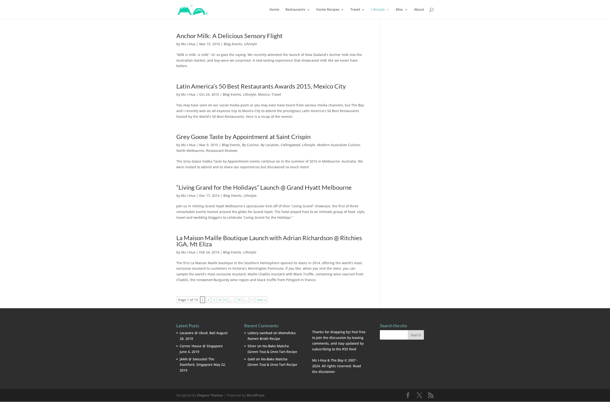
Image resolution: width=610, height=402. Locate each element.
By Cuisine (250, 145)
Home (274, 10)
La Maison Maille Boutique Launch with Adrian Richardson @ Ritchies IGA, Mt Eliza (269, 241)
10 (239, 300)
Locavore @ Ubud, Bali (197, 333)
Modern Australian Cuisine (338, 145)
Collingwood (290, 145)
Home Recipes (327, 10)
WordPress (255, 395)
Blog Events (233, 44)
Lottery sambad (260, 333)
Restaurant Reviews (222, 150)
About (419, 10)
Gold (251, 359)
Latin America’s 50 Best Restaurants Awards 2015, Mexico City (261, 86)
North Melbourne (190, 150)
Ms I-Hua (188, 44)
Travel (355, 10)
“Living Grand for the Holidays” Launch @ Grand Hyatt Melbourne (264, 187)
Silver (252, 346)
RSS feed (349, 349)
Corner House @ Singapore (201, 346)
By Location (270, 145)
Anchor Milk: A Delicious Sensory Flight (229, 36)
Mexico (263, 94)
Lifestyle (378, 10)
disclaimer (326, 371)
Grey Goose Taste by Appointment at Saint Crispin (243, 136)
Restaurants (295, 10)
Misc (399, 10)
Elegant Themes (210, 395)
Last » (261, 300)
